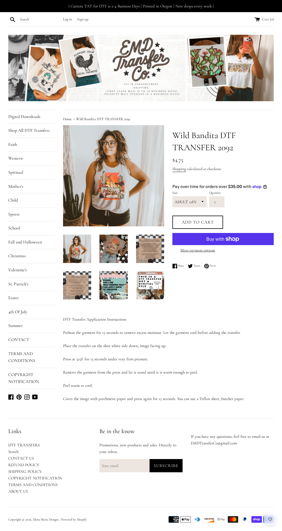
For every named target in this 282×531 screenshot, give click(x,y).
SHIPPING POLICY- (25, 471)
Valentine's (17, 270)
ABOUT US (18, 491)
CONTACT (18, 339)
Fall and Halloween (25, 242)
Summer (15, 325)
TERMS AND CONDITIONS (21, 357)
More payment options (197, 250)
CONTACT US (21, 458)
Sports (13, 214)
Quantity (215, 193)
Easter (13, 298)
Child (13, 200)
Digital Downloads (24, 116)
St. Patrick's (18, 284)
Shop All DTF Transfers (29, 130)
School (14, 228)
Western (15, 158)
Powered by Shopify (74, 519)
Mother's (15, 186)
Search (13, 451)
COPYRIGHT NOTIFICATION (23, 378)
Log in (67, 19)
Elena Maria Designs (46, 519)
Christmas (17, 256)
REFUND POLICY (23, 464)
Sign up (82, 19)
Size (175, 193)
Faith (12, 144)
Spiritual (15, 172)
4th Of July (17, 312)
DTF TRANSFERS (24, 444)
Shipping (179, 169)
